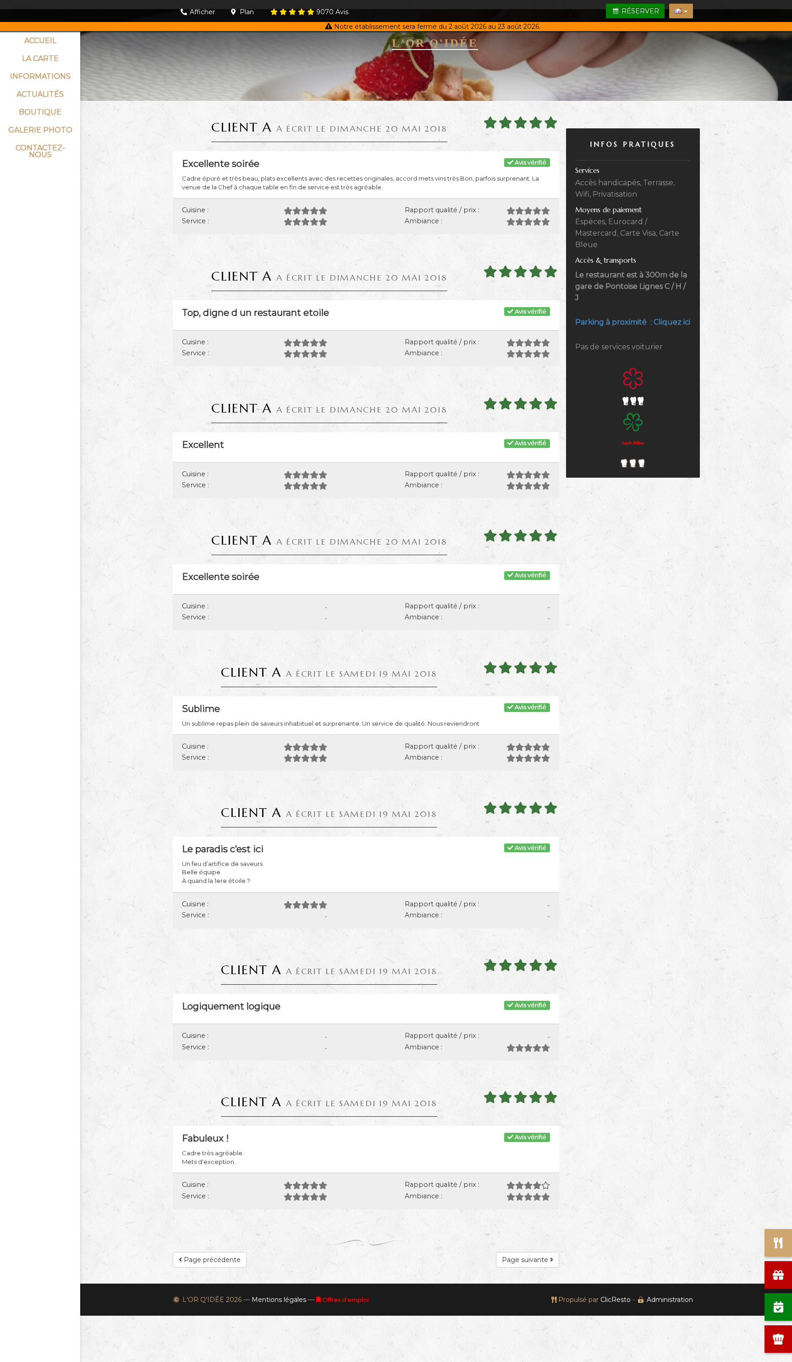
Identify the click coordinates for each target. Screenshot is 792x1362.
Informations (40, 76)
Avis (332, 12)
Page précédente (211, 1260)
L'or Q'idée (435, 43)
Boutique (40, 112)
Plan (246, 12)
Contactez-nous (40, 151)
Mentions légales (279, 1300)
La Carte (40, 58)
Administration (670, 1300)
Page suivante (526, 1260)
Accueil (40, 40)
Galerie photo (40, 130)
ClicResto (615, 1300)
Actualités (40, 94)
